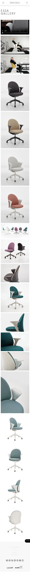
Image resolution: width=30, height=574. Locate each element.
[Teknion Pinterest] (17, 560)
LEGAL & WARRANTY (15, 547)
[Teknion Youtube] (23, 560)
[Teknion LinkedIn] (15, 560)
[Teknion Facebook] (7, 560)
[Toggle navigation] (3, 2)
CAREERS (15, 552)
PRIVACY (15, 549)
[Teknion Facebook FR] (10, 560)
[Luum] (9, 567)
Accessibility (14, 554)
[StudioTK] (18, 567)
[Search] (26, 2)
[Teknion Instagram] (12, 560)
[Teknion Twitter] (20, 560)
